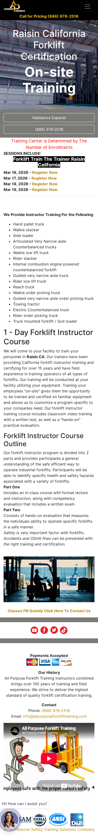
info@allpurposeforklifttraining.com (55, 716)
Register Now (45, 172)
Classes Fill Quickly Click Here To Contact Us (49, 610)
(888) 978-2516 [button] (49, 129)
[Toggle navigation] (87, 6)
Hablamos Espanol (49, 117)
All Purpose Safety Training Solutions (43, 829)
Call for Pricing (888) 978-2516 (49, 16)
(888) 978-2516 (56, 710)
